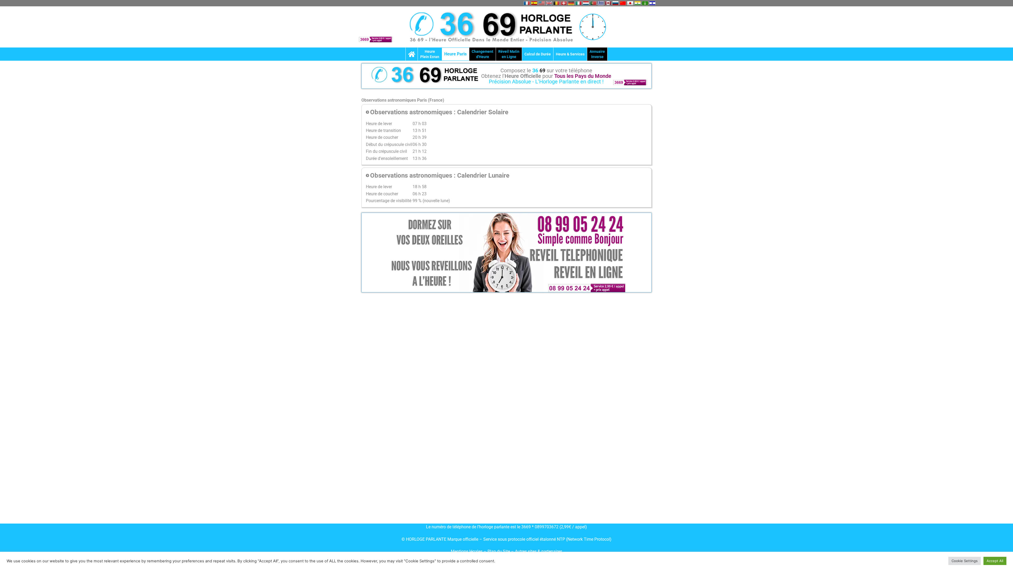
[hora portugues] (593, 3)
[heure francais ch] (564, 3)
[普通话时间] (623, 3)
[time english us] (541, 3)
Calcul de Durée (537, 54)
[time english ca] (608, 3)
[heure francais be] (556, 3)
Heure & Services (570, 54)
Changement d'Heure (482, 54)
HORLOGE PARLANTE (426, 539)
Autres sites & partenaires (538, 551)
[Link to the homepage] (412, 54)
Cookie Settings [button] (965, 561)
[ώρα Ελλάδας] (601, 3)
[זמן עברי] (652, 3)
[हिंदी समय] (637, 3)
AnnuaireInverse (597, 54)
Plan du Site (499, 551)
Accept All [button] (995, 561)
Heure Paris (455, 53)
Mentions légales (466, 551)
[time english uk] (549, 3)
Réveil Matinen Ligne (508, 54)
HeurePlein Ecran (429, 54)
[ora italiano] (578, 3)
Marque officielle (462, 539)
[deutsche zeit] (571, 3)
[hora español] (534, 3)
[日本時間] (630, 3)
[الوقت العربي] (645, 3)
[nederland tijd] (586, 3)
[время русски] (615, 3)
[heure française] (527, 3)
